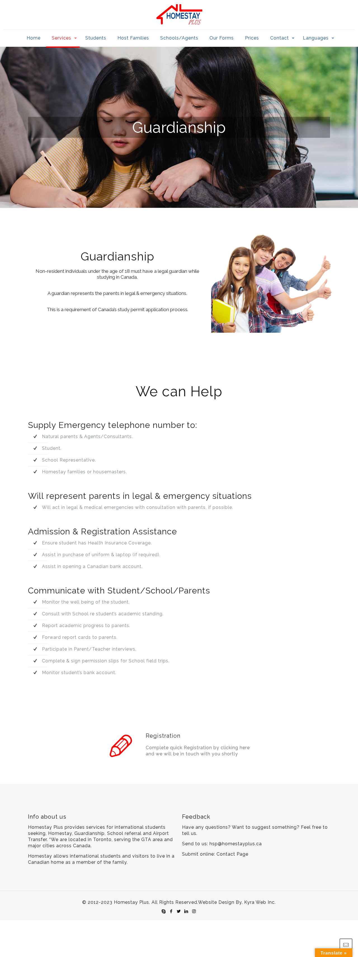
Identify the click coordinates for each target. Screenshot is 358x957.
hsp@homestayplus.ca (235, 843)
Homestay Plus (131, 902)
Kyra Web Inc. (260, 902)
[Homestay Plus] (179, 14)
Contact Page (232, 854)
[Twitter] (179, 911)
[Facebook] (171, 911)
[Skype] (164, 911)
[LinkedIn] (186, 911)
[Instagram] (194, 911)
